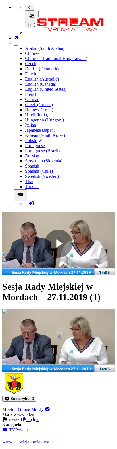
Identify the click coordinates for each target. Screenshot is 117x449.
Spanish (32, 166)
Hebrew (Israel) (39, 109)
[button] (19, 399)
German (32, 99)
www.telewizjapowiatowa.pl (28, 441)
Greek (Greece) (39, 104)
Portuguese (35, 145)
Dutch (30, 73)
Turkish (32, 186)
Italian (30, 125)
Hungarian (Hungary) (44, 120)
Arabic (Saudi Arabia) (44, 48)
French (31, 94)
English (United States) (45, 89)
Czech (30, 63)
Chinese (32, 53)
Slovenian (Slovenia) (43, 160)
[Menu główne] (32, 16)
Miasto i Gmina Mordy (23, 409)
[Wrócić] (29, 8)
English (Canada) (40, 84)
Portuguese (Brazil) (42, 150)
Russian (32, 155)
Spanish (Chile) (39, 171)
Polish (31, 140)
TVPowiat (18, 429)
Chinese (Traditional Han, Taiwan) (56, 58)
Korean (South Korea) (45, 135)
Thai (29, 181)
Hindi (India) (36, 114)
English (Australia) (42, 79)
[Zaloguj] (31, 203)
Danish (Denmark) (41, 68)
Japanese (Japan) (40, 130)
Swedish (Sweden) (42, 176)
